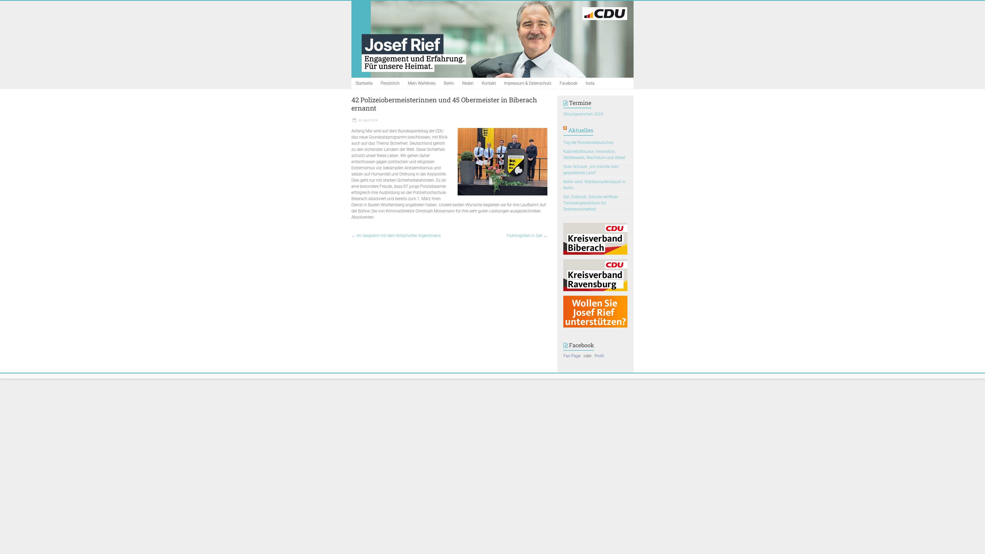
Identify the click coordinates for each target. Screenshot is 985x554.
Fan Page (571, 355)
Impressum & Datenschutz (527, 83)
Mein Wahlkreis (422, 83)
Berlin (449, 83)
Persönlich (390, 83)
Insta (590, 83)
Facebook (568, 83)
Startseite (364, 83)
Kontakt (489, 83)
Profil (599, 355)
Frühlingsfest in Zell (527, 235)
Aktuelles (580, 130)
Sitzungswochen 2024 (583, 114)
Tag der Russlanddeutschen (588, 142)
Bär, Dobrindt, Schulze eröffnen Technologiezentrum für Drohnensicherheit (590, 203)
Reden (468, 83)
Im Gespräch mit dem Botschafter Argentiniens (396, 235)
